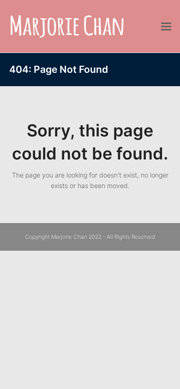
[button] (166, 26)
